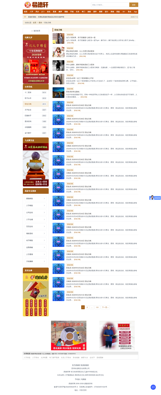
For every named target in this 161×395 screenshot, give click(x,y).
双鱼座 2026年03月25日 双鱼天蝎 (78, 186)
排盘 (118, 12)
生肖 (77, 12)
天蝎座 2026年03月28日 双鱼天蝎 (78, 118)
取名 (129, 12)
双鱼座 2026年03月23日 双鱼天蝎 (78, 240)
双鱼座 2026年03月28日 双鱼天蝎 (78, 105)
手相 (72, 12)
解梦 (60, 12)
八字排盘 (27, 357)
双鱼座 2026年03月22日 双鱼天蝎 (78, 268)
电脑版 (83, 379)
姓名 (48, 12)
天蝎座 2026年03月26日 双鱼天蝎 (78, 173)
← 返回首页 (35, 30)
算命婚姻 (76, 357)
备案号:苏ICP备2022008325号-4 (66, 387)
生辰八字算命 (66, 357)
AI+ (123, 12)
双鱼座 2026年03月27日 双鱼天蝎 (78, 132)
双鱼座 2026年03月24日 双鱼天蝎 (78, 213)
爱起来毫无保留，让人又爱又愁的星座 (80, 51)
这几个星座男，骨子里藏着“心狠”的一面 (80, 37)
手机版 (77, 379)
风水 (37, 12)
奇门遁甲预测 (54, 357)
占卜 (43, 12)
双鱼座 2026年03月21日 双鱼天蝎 (78, 295)
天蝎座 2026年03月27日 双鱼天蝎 (78, 146)
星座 (54, 12)
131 (97, 307)
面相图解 (100, 357)
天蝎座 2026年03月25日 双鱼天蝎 (78, 200)
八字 (31, 12)
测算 (100, 12)
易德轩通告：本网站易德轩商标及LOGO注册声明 (46, 17)
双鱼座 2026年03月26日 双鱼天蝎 (78, 159)
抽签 (89, 12)
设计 (106, 12)
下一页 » (105, 307)
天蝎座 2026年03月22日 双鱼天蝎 (78, 281)
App (135, 12)
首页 (25, 12)
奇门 (83, 12)
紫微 (66, 12)
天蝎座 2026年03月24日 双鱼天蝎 (78, 227)
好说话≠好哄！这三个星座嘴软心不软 (80, 78)
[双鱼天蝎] (70, 43)
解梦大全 (84, 357)
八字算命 (35, 357)
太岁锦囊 (44, 357)
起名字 (92, 357)
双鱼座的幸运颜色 (72, 91)
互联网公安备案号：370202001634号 (93, 387)
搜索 (133, 5)
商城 (112, 12)
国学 (95, 12)
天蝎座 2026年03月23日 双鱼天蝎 (78, 254)
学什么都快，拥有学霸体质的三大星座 (80, 64)
